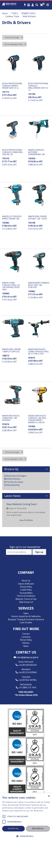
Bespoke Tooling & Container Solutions (26, 619)
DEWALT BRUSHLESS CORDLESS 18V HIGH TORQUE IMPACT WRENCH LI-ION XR (37, 419)
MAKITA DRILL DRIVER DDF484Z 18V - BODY (37, 217)
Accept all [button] (13, 828)
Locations (26, 637)
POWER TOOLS (29, 13)
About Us (26, 580)
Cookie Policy (26, 589)
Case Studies (26, 622)
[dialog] (26, 817)
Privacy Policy (26, 586)
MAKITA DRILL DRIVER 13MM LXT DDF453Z (11, 350)
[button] (26, 836)
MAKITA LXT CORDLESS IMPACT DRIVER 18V (12, 217)
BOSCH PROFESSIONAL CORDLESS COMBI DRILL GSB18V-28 (12, 152)
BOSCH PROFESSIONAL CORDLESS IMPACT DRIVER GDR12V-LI (12, 85)
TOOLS (14, 13)
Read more (38, 810)
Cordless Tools (12, 16)
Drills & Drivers (29, 16)
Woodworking (12, 485)
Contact (26, 633)
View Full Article (26, 520)
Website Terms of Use (26, 599)
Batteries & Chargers (16, 475)
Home (5, 13)
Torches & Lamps (14, 482)
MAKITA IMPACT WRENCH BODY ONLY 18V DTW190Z (38, 285)
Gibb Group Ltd (26, 602)
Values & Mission (26, 583)
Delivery (26, 643)
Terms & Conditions (26, 595)
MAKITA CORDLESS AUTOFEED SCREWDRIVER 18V (36, 152)
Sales (26, 613)
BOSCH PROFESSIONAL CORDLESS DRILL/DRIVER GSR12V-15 (38, 86)
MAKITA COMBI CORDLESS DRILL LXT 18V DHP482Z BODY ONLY (11, 286)
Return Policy (26, 640)
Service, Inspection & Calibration (26, 616)
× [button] (49, 796)
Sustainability (25, 592)
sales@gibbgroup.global (27, 657)
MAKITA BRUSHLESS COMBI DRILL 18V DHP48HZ (10, 418)
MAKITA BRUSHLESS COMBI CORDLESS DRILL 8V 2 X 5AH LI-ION (38, 351)
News (26, 646)
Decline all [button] (38, 828)
